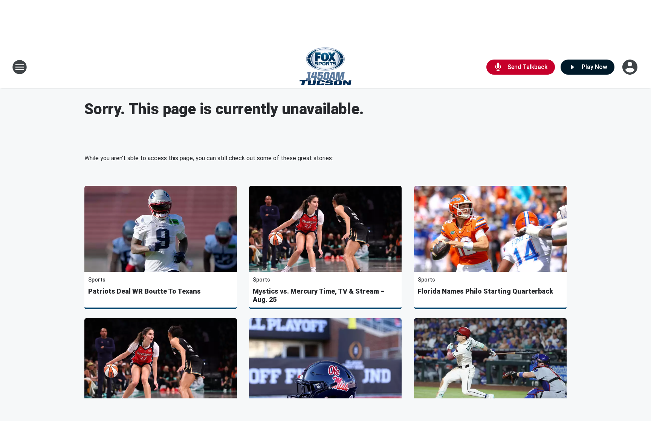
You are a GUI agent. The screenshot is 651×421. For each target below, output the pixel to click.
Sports (96, 280)
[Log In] (630, 67)
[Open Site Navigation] (19, 67)
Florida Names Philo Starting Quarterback (485, 291)
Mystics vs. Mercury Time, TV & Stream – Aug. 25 (319, 295)
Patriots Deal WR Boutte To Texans (144, 291)
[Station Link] (325, 67)
